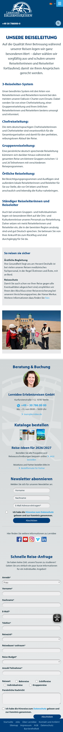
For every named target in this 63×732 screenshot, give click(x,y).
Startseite (8, 721)
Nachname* (8, 599)
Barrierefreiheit (31, 728)
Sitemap (14, 725)
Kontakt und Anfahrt (49, 721)
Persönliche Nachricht (13, 690)
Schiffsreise (45, 681)
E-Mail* (6, 611)
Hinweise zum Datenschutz (40, 512)
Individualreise (15, 685)
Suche (58, 23)
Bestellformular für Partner (33, 468)
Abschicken (31, 520)
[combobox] (31, 582)
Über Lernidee (29, 721)
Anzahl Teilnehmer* (12, 668)
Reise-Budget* (9, 656)
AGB (36, 725)
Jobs (17, 721)
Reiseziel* (7, 634)
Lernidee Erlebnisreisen (18, 9)
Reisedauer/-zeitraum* (13, 645)
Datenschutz (39, 708)
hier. (47, 297)
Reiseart (6, 681)
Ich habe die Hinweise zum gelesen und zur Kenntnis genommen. (32, 710)
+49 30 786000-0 (11, 23)
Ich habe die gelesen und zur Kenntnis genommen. (33, 514)
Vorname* (7, 588)
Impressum (26, 725)
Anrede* (6, 577)
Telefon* (6, 622)
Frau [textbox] (6, 582)
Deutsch (52, 4)
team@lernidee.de (33, 414)
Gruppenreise (40, 685)
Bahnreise (24, 681)
